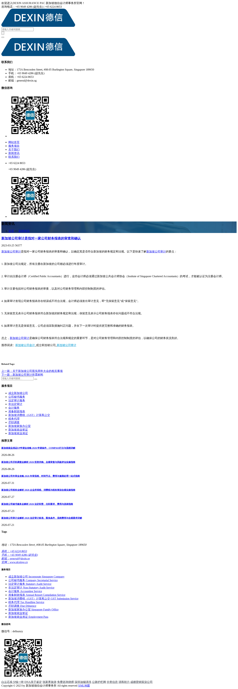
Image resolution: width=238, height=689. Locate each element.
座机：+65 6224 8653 (14, 551)
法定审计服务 (16, 400)
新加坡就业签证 (18, 429)
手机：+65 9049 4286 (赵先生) (19, 554)
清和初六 (124, 681)
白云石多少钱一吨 (12, 681)
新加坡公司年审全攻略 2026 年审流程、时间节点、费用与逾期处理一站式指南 (40, 476)
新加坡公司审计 (11, 251)
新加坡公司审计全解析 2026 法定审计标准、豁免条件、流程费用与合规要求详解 (41, 518)
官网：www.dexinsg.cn (14, 562)
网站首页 (14, 142)
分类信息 (112, 681)
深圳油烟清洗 (83, 681)
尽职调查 (14, 422)
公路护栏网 (99, 681)
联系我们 (14, 156)
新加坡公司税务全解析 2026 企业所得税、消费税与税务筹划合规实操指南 (38, 490)
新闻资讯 (14, 153)
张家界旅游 (49, 681)
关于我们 (14, 149)
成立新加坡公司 (18, 393)
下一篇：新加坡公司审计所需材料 (22, 374)
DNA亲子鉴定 (33, 681)
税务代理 (14, 418)
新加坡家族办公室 (19, 426)
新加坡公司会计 (25, 345)
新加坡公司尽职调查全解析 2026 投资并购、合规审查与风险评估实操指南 (38, 462)
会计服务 (14, 407)
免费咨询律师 (65, 681)
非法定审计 (15, 404)
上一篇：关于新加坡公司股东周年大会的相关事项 (32, 370)
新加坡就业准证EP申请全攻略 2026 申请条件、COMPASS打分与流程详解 (38, 448)
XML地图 (84, 685)
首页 (11, 230)
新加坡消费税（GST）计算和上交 (29, 415)
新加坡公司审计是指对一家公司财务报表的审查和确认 (41, 238)
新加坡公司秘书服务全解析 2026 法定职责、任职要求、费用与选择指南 (37, 504)
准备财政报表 (16, 411)
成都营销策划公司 (141, 681)
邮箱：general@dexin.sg (15, 558)
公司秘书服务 (16, 396)
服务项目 (14, 145)
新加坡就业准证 (18, 433)
